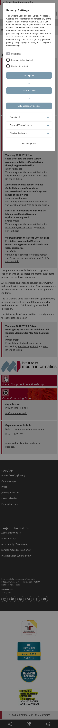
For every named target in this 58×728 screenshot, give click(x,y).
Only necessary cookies (29, 106)
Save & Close (29, 90)
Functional (16, 54)
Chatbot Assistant (19, 66)
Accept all (29, 75)
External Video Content (22, 60)
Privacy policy (29, 143)
